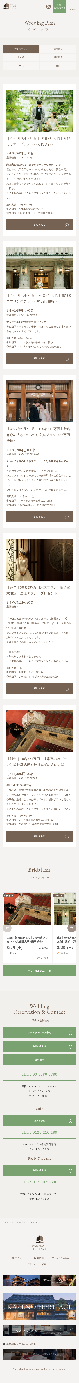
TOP (4, 1222)
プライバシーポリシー (38, 1264)
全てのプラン (21, 49)
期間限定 (58, 57)
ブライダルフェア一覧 (50, 971)
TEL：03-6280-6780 (39, 1074)
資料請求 (53, 1060)
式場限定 (58, 49)
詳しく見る (51, 224)
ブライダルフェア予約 (50, 1032)
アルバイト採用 (60, 1258)
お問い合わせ (52, 1046)
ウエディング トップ (16, 1222)
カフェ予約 (53, 1120)
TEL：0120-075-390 (39, 1181)
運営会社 (17, 1258)
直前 (58, 65)
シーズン (21, 65)
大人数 (20, 57)
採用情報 (39, 1258)
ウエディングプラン (33, 1222)
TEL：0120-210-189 (39, 1132)
